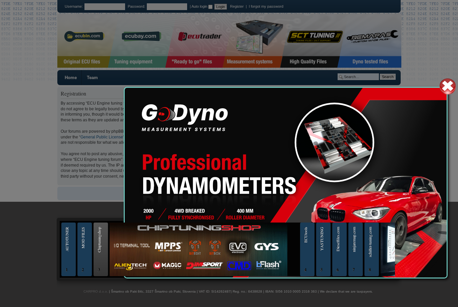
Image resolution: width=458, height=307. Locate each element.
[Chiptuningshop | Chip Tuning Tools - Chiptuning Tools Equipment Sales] (198, 275)
